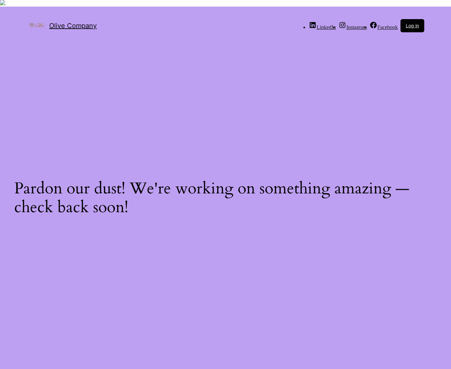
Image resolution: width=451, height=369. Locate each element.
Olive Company (73, 26)
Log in (412, 25)
